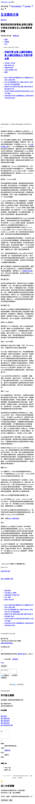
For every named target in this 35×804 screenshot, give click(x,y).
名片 (5, 44)
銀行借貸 (4, 716)
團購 (5, 72)
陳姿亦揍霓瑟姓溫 (7, 643)
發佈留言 (3, 677)
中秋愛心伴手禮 (9, 63)
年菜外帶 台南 (5, 571)
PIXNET (9, 775)
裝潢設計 (15, 659)
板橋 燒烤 (7, 590)
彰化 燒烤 (7, 597)
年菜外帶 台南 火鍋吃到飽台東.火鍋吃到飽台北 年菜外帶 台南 (18, 55)
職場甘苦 (16, 36)
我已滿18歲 (4, 800)
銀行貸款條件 (5, 721)
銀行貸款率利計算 (7, 725)
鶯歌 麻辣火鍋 (9, 65)
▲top (2, 662)
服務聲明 (20, 777)
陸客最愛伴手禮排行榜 (11, 595)
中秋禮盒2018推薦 (10, 593)
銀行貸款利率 (5, 718)
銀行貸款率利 (5, 723)
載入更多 (3, 666)
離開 (11, 800)
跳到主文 (4, 20)
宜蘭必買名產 (27, 271)
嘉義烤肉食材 (8, 67)
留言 (24, 654)
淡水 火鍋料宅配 (13, 518)
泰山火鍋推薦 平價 (7, 579)
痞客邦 (20, 654)
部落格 (6, 42)
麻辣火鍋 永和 (9, 599)
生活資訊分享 (10, 14)
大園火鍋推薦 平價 (10, 70)
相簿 (5, 39)
